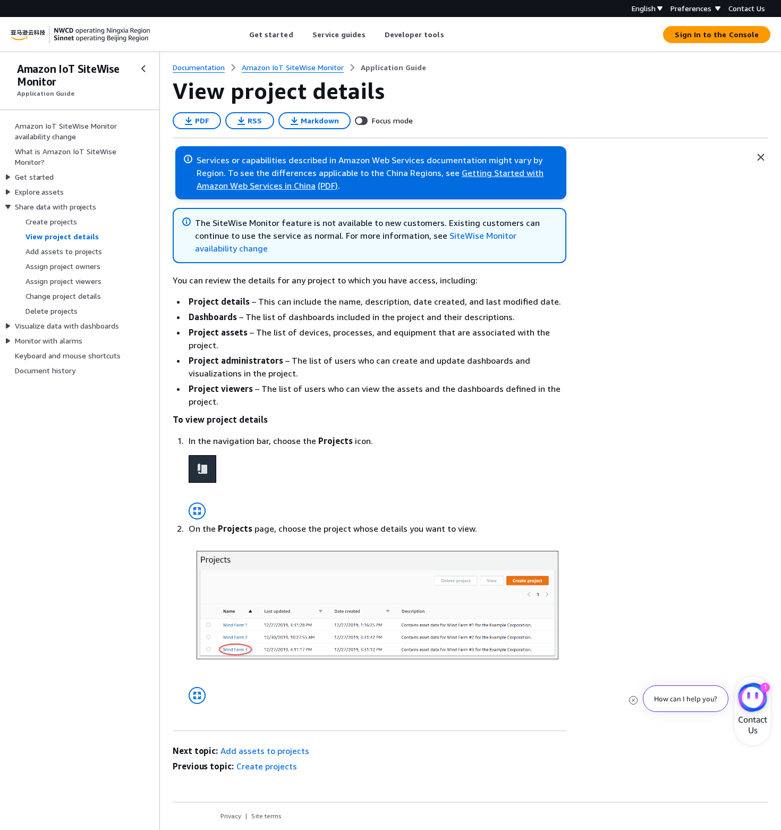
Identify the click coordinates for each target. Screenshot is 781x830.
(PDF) (328, 185)
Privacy (230, 816)
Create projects (266, 766)
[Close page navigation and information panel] (760, 157)
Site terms (266, 816)
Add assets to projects (264, 750)
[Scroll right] (452, 34)
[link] (393, 67)
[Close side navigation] (143, 68)
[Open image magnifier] (197, 510)
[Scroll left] (241, 34)
